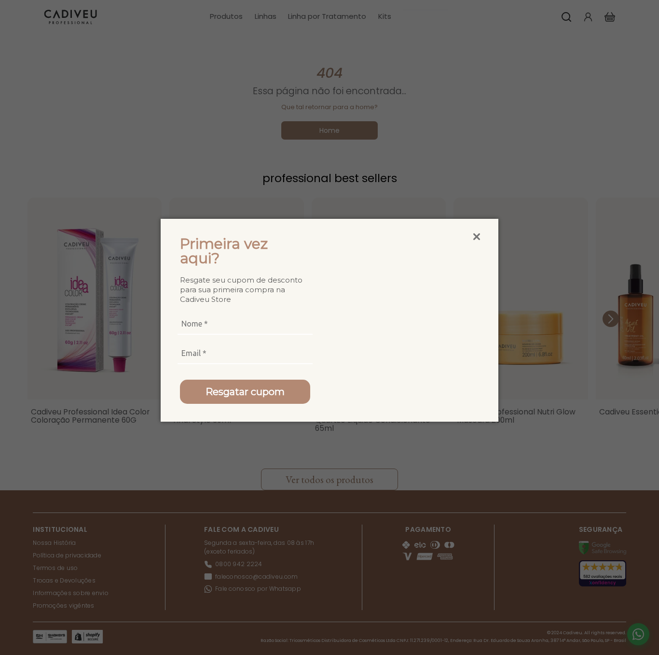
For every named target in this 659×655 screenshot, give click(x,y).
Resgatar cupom (245, 392)
